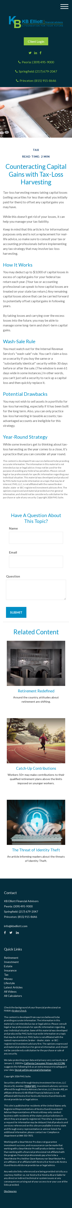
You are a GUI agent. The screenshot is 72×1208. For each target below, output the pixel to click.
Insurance (10, 970)
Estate (8, 966)
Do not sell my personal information (33, 1070)
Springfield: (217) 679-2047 (38, 71)
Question (13, 576)
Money (8, 979)
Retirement (11, 957)
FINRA (28, 1086)
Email (13, 552)
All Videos (10, 991)
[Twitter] (30, 52)
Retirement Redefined (36, 691)
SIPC (34, 1086)
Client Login (36, 41)
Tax (6, 974)
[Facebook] (40, 52)
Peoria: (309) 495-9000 (38, 62)
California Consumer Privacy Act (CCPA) (44, 1063)
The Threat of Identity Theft (36, 850)
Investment (11, 962)
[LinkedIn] (35, 52)
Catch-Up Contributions (36, 768)
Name (13, 528)
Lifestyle (9, 983)
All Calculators (13, 995)
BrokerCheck (19, 1010)
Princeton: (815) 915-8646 (38, 80)
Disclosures (10, 1191)
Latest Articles (13, 987)
